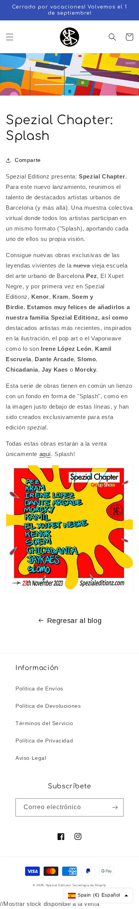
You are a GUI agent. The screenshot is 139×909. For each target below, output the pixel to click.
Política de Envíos (39, 688)
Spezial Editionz (58, 885)
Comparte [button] (28, 160)
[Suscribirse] (114, 807)
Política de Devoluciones (48, 706)
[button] (9, 37)
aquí (45, 454)
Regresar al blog (74, 621)
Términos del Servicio (44, 723)
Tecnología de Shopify (89, 885)
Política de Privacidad (44, 740)
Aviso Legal (30, 758)
